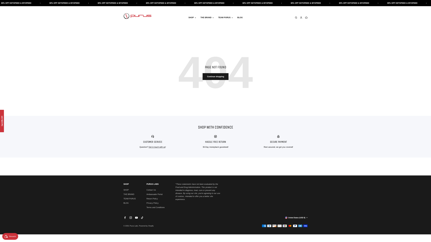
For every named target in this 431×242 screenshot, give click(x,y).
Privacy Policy (152, 203)
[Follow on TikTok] (142, 217)
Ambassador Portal (154, 194)
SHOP (191, 18)
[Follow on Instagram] (130, 217)
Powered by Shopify (146, 226)
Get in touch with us (157, 147)
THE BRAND (205, 18)
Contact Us (151, 190)
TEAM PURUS (224, 18)
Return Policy (152, 199)
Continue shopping (215, 77)
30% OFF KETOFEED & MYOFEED (48, 3)
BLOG (240, 18)
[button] (2, 121)
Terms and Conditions (155, 207)
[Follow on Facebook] (124, 217)
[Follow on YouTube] (136, 217)
